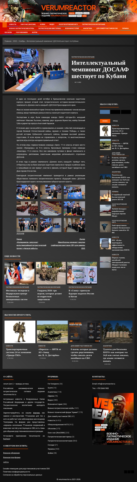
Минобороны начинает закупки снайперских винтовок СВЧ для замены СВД (68, 243)
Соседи (51, 445)
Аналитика (87, 28)
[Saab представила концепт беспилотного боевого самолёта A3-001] (105, 226)
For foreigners (22, 32)
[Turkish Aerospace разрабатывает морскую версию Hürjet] (105, 210)
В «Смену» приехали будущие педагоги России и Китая (81, 293)
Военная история (72, 28)
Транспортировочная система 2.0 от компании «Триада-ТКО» (18, 352)
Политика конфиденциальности (16, 472)
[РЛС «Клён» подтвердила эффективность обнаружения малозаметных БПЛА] (105, 243)
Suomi (50, 388)
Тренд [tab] (115, 121)
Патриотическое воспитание (93, 24)
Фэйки (42, 24)
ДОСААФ (20, 233)
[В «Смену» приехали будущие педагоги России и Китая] (82, 273)
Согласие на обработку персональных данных (22, 475)
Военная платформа (11, 457)
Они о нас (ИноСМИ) (28, 24)
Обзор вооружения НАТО (68, 24)
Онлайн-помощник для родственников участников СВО (26, 469)
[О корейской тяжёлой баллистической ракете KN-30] (105, 195)
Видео (52, 24)
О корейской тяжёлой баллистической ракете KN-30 (121, 197)
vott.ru (6, 462)
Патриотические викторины (49, 28)
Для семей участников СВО (107, 28)
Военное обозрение (11, 453)
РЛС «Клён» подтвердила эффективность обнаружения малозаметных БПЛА (120, 245)
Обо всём (8, 32)
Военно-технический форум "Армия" (63, 412)
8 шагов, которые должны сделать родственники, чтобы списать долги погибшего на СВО (120, 162)
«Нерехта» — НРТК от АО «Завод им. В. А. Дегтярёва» (120, 145)
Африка (51, 396)
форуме (36, 413)
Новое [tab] (105, 121)
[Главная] (5, 24)
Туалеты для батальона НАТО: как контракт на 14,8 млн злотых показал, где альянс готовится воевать (116, 355)
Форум (34, 32)
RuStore (6, 439)
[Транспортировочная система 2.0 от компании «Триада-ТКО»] (105, 130)
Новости (12, 24)
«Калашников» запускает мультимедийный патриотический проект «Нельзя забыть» (31, 243)
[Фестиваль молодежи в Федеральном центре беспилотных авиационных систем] (19, 273)
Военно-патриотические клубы (21, 28)
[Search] (132, 28)
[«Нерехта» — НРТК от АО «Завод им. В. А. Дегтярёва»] (105, 144)
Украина (125, 28)
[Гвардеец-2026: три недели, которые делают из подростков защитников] (51, 273)
